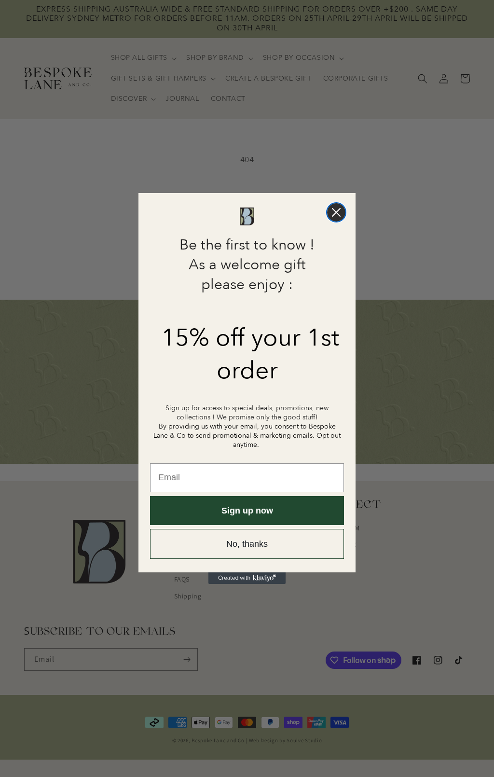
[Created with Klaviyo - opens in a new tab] (247, 578)
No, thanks (247, 544)
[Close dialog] (336, 212)
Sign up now (247, 510)
